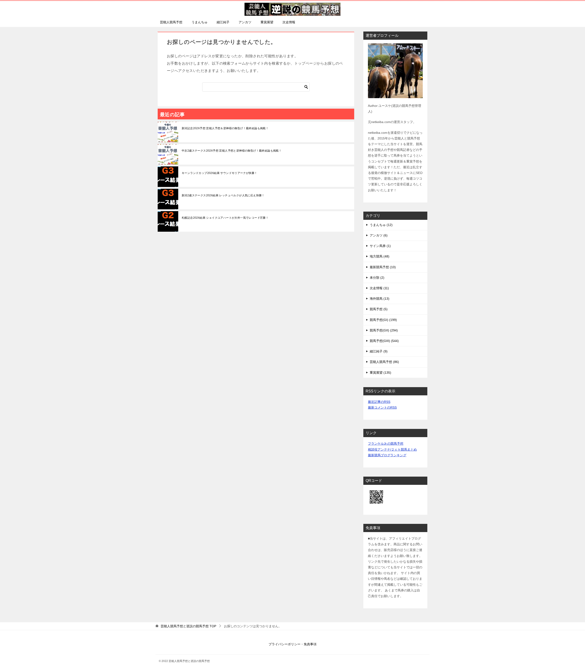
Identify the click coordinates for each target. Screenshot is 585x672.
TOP (188, 626)
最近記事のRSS (379, 402)
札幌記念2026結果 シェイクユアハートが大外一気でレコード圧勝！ (225, 217)
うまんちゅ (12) (381, 225)
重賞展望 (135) (380, 372)
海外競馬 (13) (379, 298)
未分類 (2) (377, 277)
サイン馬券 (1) (380, 246)
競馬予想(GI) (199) (383, 320)
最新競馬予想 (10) (383, 267)
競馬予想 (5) (379, 309)
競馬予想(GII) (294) (384, 330)
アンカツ (245, 22)
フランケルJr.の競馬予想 (385, 443)
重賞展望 (267, 22)
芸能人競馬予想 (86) (384, 362)
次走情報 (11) (379, 288)
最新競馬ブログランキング (387, 455)
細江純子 (223, 22)
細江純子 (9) (379, 351)
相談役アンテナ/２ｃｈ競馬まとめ (392, 449)
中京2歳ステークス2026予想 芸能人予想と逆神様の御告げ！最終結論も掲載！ (232, 150)
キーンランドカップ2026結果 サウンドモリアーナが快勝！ (219, 173)
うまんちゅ (199, 22)
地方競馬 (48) (379, 256)
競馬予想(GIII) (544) (384, 341)
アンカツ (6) (379, 235)
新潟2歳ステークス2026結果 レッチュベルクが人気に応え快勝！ (223, 195)
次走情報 (288, 22)
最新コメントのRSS (382, 407)
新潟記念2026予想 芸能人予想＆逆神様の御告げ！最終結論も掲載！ (225, 128)
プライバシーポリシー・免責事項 (292, 644)
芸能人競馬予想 (171, 22)
